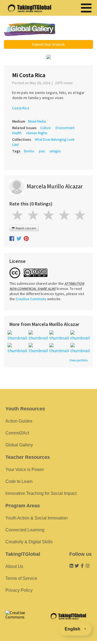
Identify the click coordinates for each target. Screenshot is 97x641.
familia (29, 151)
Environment (65, 128)
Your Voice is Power (24, 469)
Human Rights (36, 133)
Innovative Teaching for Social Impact (41, 493)
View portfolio (79, 360)
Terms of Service (21, 578)
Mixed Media (37, 121)
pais (42, 151)
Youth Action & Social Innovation (36, 518)
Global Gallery (29, 29)
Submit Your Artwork (48, 44)
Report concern (25, 228)
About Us (14, 566)
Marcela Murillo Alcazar (55, 186)
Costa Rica (20, 108)
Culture (45, 128)
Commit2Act (17, 433)
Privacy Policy (19, 590)
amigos (55, 151)
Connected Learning (24, 530)
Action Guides (18, 421)
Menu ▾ (76, 30)
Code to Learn (19, 481)
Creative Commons (31, 298)
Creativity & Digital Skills (29, 541)
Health (17, 133)
